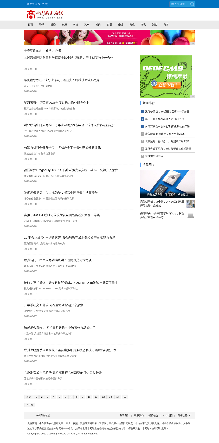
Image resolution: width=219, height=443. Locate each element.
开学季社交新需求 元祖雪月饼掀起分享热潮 (53, 305)
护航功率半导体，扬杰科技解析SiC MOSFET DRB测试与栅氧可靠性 (71, 282)
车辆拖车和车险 (154, 156)
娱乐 (64, 24)
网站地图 (182, 415)
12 (103, 396)
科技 (75, 24)
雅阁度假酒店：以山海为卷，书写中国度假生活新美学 (61, 192)
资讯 (41, 24)
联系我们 (139, 415)
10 (89, 396)
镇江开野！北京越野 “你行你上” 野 (164, 118)
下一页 (29, 404)
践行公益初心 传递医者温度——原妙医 (167, 111)
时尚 (98, 24)
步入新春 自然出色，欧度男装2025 (165, 133)
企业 (120, 24)
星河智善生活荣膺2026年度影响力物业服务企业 (56, 102)
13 (110, 396)
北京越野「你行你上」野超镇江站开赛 (167, 141)
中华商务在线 (32, 50)
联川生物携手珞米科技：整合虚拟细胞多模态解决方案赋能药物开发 (70, 350)
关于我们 (124, 415)
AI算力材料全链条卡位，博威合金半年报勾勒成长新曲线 (62, 147)
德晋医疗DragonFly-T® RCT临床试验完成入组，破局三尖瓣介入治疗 (71, 170)
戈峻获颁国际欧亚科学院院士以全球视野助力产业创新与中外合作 (68, 57)
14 (117, 396)
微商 (166, 24)
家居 (109, 24)
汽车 (86, 24)
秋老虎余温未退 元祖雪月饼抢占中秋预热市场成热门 (60, 327)
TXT (189, 415)
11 (96, 396)
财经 (53, 24)
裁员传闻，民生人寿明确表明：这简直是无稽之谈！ (59, 260)
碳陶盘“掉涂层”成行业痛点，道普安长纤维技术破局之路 (62, 80)
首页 (30, 24)
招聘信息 (153, 415)
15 (125, 396)
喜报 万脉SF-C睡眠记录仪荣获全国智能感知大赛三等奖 (62, 215)
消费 (154, 24)
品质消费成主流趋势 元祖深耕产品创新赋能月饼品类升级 (63, 372)
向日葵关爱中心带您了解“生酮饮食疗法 (167, 126)
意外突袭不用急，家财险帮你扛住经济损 (168, 148)
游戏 (132, 24)
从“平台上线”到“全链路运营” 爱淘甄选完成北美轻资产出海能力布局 (69, 237)
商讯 (143, 24)
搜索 (192, 4)
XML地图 (168, 415)
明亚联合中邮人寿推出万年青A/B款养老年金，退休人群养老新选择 (69, 125)
